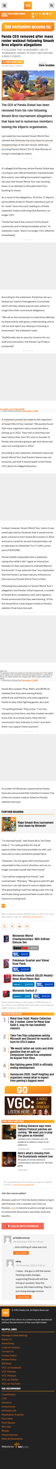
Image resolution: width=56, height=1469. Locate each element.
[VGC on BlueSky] (43, 13)
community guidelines (23, 1184)
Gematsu (6, 1402)
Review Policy (9, 1359)
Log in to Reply (21, 1253)
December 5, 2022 (30, 411)
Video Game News (14, 62)
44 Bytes (21, 1445)
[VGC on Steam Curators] (33, 16)
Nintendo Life (9, 1410)
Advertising (8, 1343)
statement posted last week (18, 419)
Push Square (8, 1422)
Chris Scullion (46, 65)
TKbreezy (22, 880)
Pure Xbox (7, 1418)
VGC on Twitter (10, 1379)
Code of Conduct (11, 1347)
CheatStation (9, 1394)
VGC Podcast (9, 1375)
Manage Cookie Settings (15, 1335)
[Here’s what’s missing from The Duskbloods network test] (9, 1159)
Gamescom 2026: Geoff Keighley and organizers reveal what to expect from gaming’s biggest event (32, 1077)
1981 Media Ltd (21, 1310)
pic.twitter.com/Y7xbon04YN (12, 409)
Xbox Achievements (12, 1438)
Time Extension (10, 1434)
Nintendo (31, 172)
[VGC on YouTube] (47, 13)
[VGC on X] (40, 13)
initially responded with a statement (27, 556)
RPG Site (6, 1426)
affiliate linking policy (32, 917)
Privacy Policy (9, 1355)
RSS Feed (6, 1363)
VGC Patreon (9, 1371)
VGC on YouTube (11, 1383)
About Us (7, 1339)
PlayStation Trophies (13, 1414)
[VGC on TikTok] (51, 13)
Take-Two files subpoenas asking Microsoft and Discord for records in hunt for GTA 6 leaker (31, 1038)
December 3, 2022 (30, 681)
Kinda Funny (8, 1406)
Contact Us (8, 1351)
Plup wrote (29, 708)
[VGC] (28, 5)
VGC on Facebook (11, 1367)
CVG (4, 1398)
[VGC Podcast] (36, 13)
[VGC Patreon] (33, 13)
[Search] (51, 5)
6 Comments (48, 1149)
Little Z (5, 844)
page (13, 1207)
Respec (5, 1430)
